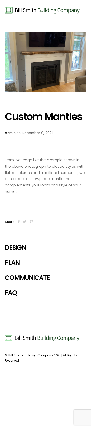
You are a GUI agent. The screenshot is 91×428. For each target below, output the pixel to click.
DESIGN (15, 247)
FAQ (11, 292)
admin (10, 133)
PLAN (12, 262)
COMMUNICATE (27, 277)
